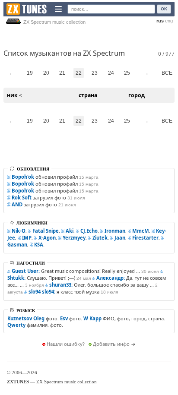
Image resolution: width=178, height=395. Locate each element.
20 (46, 73)
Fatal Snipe (45, 231)
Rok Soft (22, 197)
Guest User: (26, 271)
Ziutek (100, 237)
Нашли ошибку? (66, 344)
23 (95, 73)
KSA (38, 244)
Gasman (17, 244)
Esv (64, 318)
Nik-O (18, 231)
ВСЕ (167, 73)
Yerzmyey (74, 237)
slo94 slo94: (42, 291)
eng (169, 20)
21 (62, 73)
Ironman (115, 231)
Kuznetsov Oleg (25, 318)
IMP (27, 237)
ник (12, 95)
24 (111, 73)
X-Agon (47, 237)
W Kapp (92, 318)
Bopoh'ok (23, 177)
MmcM (140, 231)
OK (164, 8)
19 (30, 73)
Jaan (119, 237)
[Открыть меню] (58, 9)
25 (127, 73)
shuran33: (61, 284)
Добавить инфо (111, 344)
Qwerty (16, 325)
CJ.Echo (89, 231)
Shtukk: (16, 278)
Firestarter (145, 237)
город (136, 95)
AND (17, 204)
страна (88, 95)
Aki (69, 231)
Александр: (110, 278)
